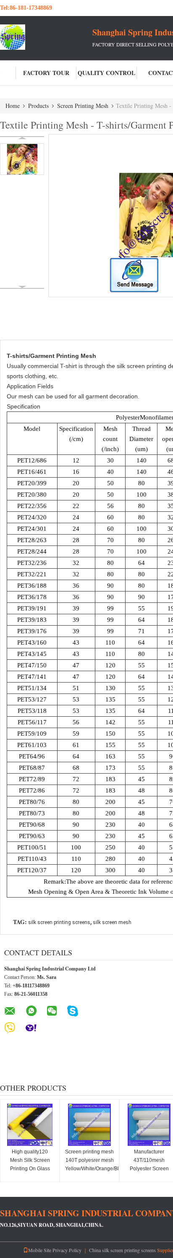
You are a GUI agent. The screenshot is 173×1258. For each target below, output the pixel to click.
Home (12, 106)
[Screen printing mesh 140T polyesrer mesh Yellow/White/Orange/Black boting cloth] (89, 1125)
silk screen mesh (112, 922)
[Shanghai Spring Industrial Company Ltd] (46, 37)
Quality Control (106, 72)
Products (38, 106)
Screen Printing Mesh (82, 106)
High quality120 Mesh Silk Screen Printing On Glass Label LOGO (30, 1164)
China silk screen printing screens (122, 1250)
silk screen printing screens (59, 922)
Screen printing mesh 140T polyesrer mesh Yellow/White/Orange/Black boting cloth (90, 1164)
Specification (23, 406)
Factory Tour (46, 72)
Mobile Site (39, 1250)
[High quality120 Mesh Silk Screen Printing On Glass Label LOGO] (29, 1125)
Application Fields (30, 386)
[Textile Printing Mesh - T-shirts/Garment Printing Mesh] (22, 159)
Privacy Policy (66, 1250)
